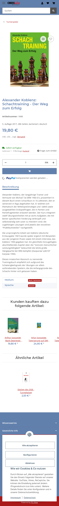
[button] (42, 3)
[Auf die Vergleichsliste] (43, 39)
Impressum (15, 497)
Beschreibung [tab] (10, 186)
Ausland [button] (26, 151)
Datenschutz (30, 497)
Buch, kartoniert (35, 280)
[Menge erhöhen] (53, 162)
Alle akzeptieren (30, 445)
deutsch (32, 286)
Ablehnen (30, 463)
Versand (21, 136)
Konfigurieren (30, 455)
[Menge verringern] (5, 162)
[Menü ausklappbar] (3, 2)
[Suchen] (53, 11)
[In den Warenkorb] (4, 30)
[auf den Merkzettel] (51, 39)
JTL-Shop (34, 502)
